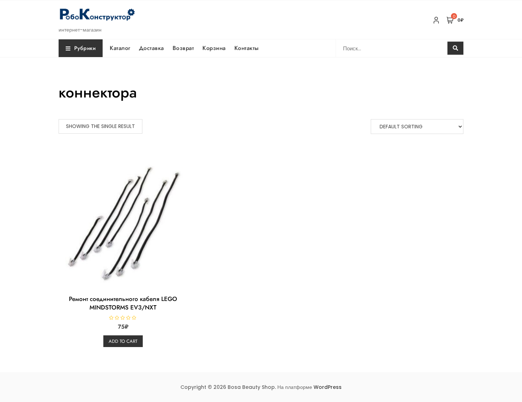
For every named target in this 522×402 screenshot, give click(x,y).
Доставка (151, 48)
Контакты (246, 48)
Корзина (214, 48)
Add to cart (123, 341)
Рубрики (85, 48)
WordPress (328, 387)
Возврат (183, 48)
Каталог (120, 48)
